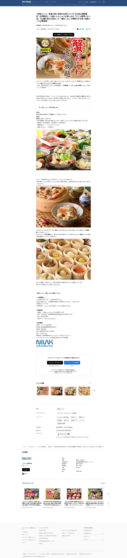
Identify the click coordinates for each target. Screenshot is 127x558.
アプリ (40, 4)
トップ (24, 446)
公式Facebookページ (88, 530)
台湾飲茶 (59, 420)
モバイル (35, 4)
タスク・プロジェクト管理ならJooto (69, 530)
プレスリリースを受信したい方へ (29, 537)
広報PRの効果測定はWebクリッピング (46, 541)
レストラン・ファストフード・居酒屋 (66, 413)
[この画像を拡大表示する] (42, 391)
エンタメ (45, 4)
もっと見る (102, 483)
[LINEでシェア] (83, 29)
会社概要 (24, 554)
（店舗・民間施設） (68, 427)
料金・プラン (25, 534)
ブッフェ (82, 420)
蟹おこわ (66, 420)
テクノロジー (28, 4)
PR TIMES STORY (42, 530)
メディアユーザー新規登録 (72, 362)
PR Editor (41, 543)
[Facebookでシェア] (80, 29)
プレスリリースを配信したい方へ (29, 540)
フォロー (26, 469)
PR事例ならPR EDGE (66, 535)
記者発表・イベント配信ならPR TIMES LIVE (47, 535)
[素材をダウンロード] (87, 29)
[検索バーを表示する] (104, 2)
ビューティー (52, 4)
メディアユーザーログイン (55, 362)
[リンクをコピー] (89, 29)
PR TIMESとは (25, 532)
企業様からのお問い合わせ (71, 554)
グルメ (79, 4)
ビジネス (75, 4)
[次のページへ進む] (94, 390)
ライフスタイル (67, 4)
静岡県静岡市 (59, 427)
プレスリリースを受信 (83, 2)
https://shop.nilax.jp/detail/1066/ (63, 430)
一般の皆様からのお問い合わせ (85, 554)
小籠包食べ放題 (61, 423)
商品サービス (60, 409)
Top (23, 4)
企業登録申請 (93, 2)
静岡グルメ (82, 417)
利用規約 (48, 554)
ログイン (100, 2)
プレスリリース (31, 446)
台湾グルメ (74, 417)
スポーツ (85, 4)
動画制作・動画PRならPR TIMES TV (46, 533)
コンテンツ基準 (41, 554)
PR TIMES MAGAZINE (43, 538)
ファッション (59, 4)
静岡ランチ (74, 420)
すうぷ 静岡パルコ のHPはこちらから (63, 34)
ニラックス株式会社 (41, 446)
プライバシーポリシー (32, 554)
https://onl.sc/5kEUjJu (50, 318)
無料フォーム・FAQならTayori (68, 533)
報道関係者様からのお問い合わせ (58, 554)
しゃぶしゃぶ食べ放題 (62, 417)
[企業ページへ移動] (26, 459)
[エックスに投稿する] (77, 29)
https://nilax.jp (43, 333)
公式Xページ (86, 536)
